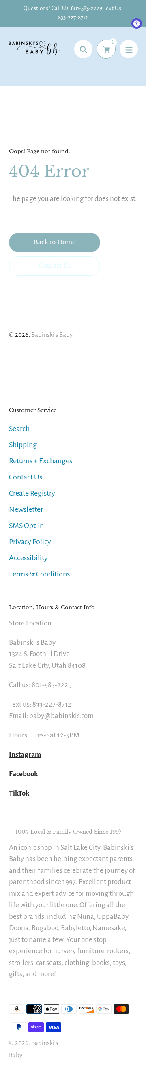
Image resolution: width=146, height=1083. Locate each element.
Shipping (23, 445)
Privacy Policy (30, 542)
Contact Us (25, 477)
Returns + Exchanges (40, 461)
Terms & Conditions (39, 574)
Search (19, 428)
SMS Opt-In (26, 525)
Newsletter (26, 509)
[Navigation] (129, 49)
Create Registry (32, 493)
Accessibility (28, 558)
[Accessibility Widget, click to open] (136, 23)
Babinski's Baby (52, 334)
